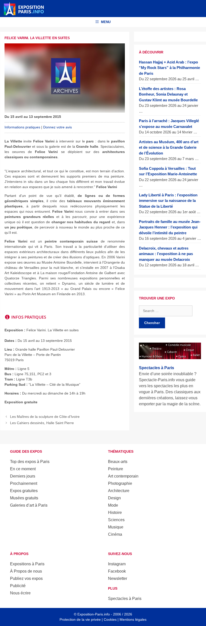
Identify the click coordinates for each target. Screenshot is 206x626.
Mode (113, 505)
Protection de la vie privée (80, 619)
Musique (115, 527)
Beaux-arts (117, 461)
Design (114, 498)
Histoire (115, 512)
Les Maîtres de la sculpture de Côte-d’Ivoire (45, 417)
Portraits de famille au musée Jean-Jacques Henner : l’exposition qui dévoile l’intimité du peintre (169, 227)
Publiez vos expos (26, 578)
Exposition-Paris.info (93, 614)
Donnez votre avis (57, 127)
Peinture (115, 469)
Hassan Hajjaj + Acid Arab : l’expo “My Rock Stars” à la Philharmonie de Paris (169, 67)
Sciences (116, 520)
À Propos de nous (26, 571)
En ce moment (23, 469)
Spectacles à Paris (124, 598)
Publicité (18, 586)
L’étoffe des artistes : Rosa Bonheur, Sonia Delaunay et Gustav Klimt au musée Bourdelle (168, 94)
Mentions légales (133, 619)
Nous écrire (20, 593)
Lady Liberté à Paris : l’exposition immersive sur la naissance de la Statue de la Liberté (168, 200)
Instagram (117, 564)
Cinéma (115, 534)
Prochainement (23, 483)
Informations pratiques (22, 127)
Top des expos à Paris (29, 461)
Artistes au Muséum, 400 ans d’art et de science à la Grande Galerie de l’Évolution (168, 147)
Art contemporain (123, 476)
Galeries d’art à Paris (28, 505)
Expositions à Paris (27, 564)
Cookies (110, 619)
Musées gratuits (24, 498)
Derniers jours (22, 476)
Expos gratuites (24, 491)
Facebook (117, 571)
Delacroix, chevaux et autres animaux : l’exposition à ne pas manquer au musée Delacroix (166, 254)
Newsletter (117, 578)
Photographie (120, 483)
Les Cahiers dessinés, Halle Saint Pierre (42, 423)
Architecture (118, 491)
